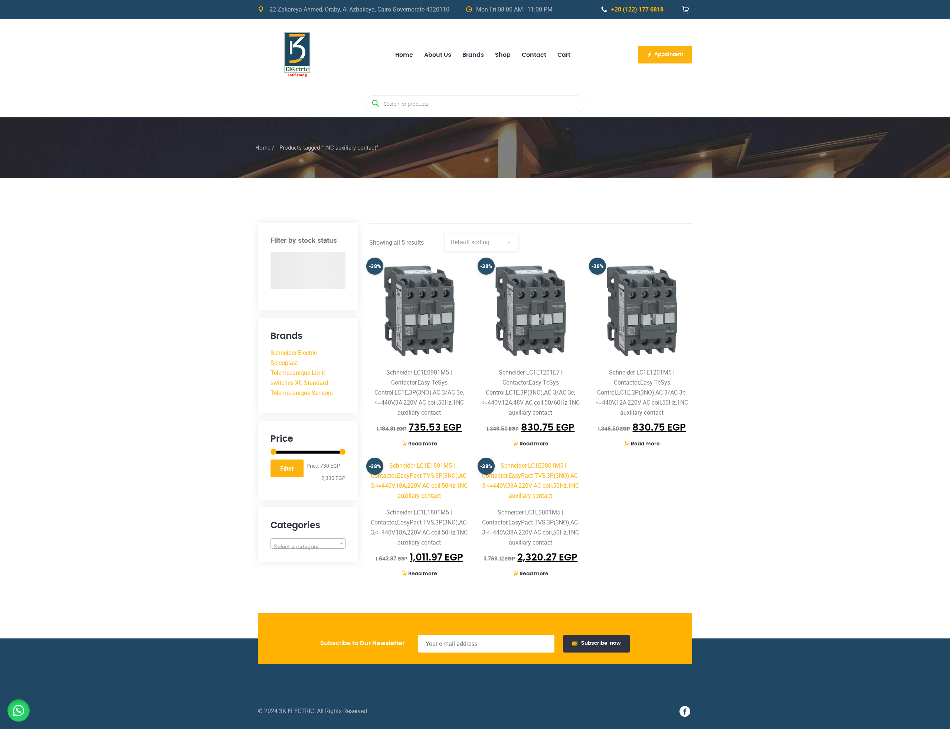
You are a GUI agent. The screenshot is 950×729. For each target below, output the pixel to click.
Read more (422, 444)
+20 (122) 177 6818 (637, 9)
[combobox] (308, 543)
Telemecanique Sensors (302, 393)
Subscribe (601, 643)
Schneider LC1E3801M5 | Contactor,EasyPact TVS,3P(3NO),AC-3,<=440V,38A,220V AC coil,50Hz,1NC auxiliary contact (530, 527)
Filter (287, 468)
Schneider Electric (294, 353)
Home (263, 147)
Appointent (668, 54)
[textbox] (308, 547)
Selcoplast (284, 363)
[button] (18, 710)
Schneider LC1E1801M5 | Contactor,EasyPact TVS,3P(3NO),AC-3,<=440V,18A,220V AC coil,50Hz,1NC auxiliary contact (419, 527)
